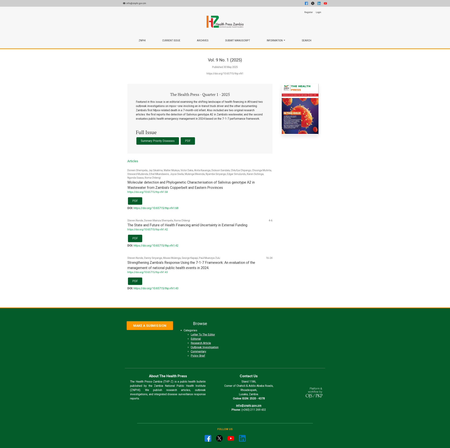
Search (306, 40)
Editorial (196, 338)
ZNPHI (142, 40)
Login (318, 12)
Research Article (201, 343)
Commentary (198, 351)
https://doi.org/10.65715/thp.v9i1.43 (147, 272)
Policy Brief (198, 355)
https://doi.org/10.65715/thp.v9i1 (225, 73)
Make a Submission (149, 325)
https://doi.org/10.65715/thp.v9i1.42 (147, 229)
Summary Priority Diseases (158, 141)
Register (308, 12)
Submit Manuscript (237, 40)
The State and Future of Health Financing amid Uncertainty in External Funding (187, 225)
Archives (202, 40)
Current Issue (171, 40)
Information (275, 40)
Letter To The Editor (203, 334)
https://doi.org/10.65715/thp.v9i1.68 (147, 192)
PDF (188, 141)
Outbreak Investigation (204, 347)
